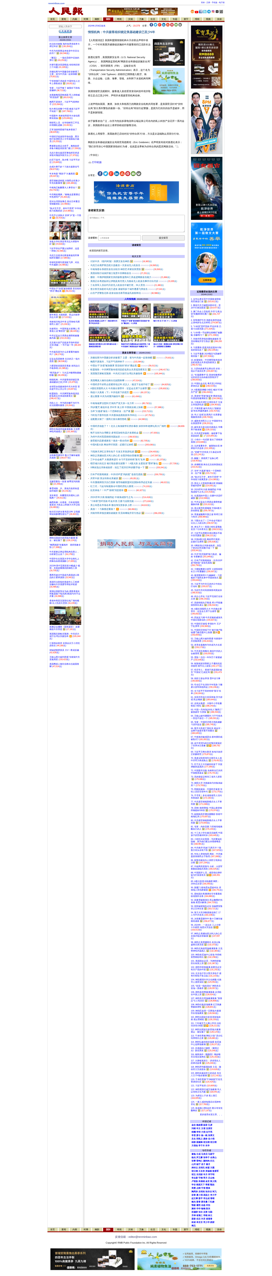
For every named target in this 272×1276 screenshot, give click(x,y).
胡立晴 (213, 1142)
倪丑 (198, 1219)
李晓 (205, 1215)
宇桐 (200, 1178)
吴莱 (205, 1212)
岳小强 (211, 1139)
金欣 (194, 1125)
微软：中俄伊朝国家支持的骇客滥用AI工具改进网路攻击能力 (130, 277)
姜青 (198, 1202)
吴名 (194, 1139)
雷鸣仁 (199, 1161)
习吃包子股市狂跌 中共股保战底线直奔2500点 (122, 415)
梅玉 (194, 1225)
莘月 (205, 1178)
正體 (208, 2)
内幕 (75, 19)
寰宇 (186, 19)
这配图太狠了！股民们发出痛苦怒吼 (119, 419)
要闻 (63, 19)
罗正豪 (199, 1157)
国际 (108, 19)
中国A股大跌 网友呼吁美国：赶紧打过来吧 (123, 444)
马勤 (210, 1212)
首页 (52, 19)
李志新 (195, 1178)
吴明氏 (201, 1167)
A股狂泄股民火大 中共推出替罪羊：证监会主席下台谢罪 (129, 388)
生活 (152, 19)
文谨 (203, 1128)
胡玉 (194, 1174)
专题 (175, 19)
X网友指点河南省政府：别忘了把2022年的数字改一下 (128, 467)
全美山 (213, 1157)
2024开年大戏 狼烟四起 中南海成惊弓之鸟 (121, 497)
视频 (208, 19)
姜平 (200, 1198)
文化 (164, 19)
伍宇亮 (209, 1132)
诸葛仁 (199, 1215)
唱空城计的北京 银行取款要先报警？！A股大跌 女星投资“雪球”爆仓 (134, 463)
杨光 (194, 1157)
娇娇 (212, 1222)
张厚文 (211, 1135)
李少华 (206, 1222)
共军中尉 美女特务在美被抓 (114, 478)
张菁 (194, 1161)
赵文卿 (195, 1198)
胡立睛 (195, 1171)
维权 (197, 19)
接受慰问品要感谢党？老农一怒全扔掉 (120, 440)
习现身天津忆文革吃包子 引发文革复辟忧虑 (124, 451)
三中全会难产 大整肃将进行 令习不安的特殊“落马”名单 (128, 459)
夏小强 (199, 1195)
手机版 (214, 2)
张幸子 (206, 1157)
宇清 (203, 1188)
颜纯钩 (206, 1161)
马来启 (204, 1154)
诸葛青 (209, 1219)
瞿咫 (198, 1205)
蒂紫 (207, 1184)
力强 (203, 1132)
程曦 (194, 1132)
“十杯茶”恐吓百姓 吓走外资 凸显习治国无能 (122, 501)
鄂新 (194, 1205)
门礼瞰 (211, 1202)
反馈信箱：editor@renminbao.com (136, 1236)
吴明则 (201, 1191)
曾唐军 (215, 1171)
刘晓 (194, 1128)
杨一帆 (204, 1135)
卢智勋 (195, 1181)
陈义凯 (213, 1181)
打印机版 (96, 162)
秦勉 (194, 1154)
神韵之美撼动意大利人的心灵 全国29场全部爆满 (125, 455)
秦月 (208, 1164)
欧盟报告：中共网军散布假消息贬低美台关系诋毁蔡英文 (129, 369)
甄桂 (212, 1184)
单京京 (199, 1222)
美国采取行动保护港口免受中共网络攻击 (120, 273)
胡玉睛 (206, 1142)
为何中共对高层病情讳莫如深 (114, 436)
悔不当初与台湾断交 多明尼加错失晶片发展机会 (125, 433)
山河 (194, 1164)
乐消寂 (199, 1174)
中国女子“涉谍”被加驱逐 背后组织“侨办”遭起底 (124, 365)
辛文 (198, 1128)
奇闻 (119, 19)
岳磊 (203, 1205)
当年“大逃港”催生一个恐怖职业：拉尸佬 (121, 411)
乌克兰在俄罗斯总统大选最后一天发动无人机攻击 (124, 265)
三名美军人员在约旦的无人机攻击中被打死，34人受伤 (127, 285)
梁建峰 (199, 1142)
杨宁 (198, 1164)
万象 (141, 19)
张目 (200, 1212)
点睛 (198, 1188)
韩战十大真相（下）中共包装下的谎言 (120, 392)
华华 (198, 1208)
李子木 (201, 1145)
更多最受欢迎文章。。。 (211, 1114)
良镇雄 (201, 1181)
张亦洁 (208, 1191)
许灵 (203, 1219)
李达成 (206, 1198)
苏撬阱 (195, 1212)
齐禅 (194, 1215)
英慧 (194, 1188)
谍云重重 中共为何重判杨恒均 (116, 396)
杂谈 (219, 19)
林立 (210, 1215)
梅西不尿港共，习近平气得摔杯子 (117, 361)
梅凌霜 (199, 1125)
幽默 (97, 19)
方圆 (212, 1167)
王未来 (201, 1171)
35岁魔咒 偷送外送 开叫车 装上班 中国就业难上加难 (127, 407)
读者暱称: (93, 238)
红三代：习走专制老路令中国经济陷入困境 (121, 486)
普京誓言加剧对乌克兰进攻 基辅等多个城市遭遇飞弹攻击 (127, 289)
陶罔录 (195, 1191)
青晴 (212, 1198)
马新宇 (211, 1154)
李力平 (213, 1195)
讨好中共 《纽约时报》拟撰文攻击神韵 (121, 261)
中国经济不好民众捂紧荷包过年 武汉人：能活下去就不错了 (130, 384)
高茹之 (206, 1195)
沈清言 (209, 1128)
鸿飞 (214, 1191)
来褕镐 (208, 1171)
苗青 (194, 1195)
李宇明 (211, 1174)
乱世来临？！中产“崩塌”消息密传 (118, 490)
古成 (198, 1154)
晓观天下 (200, 1184)
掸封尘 (195, 1167)
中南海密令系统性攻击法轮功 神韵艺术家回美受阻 (126, 269)
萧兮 (198, 1135)
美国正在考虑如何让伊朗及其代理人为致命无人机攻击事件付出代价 (133, 281)
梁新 (194, 1219)
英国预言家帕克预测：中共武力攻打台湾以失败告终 (127, 373)
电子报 (222, 2)
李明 (198, 1132)
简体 (203, 2)
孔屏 (210, 1125)
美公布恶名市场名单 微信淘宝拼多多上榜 (120, 505)
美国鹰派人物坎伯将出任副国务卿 (116, 380)
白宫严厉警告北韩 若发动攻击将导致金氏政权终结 (125, 293)
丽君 (205, 1125)
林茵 (207, 1167)
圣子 (203, 1164)
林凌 (194, 1222)
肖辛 (207, 1145)
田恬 (208, 1205)
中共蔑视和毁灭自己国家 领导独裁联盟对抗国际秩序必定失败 (130, 482)
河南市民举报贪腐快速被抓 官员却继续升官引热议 (127, 513)
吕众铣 (211, 1178)
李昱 (194, 1135)
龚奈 (205, 1139)
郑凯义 (199, 1139)
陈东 (208, 1208)
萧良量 (204, 1202)
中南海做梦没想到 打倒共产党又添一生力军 (121, 403)
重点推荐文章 (65, 37)
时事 (86, 19)
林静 (194, 1142)
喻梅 (203, 1208)
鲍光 (194, 1202)
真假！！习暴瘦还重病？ (114, 509)
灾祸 (130, 19)
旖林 (194, 1208)
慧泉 (208, 1188)
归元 (212, 1161)
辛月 (205, 1174)
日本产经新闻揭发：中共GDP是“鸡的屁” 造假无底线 (127, 474)
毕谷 (194, 1184)
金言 (207, 1181)
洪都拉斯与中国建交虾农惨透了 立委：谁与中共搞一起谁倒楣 (132, 357)
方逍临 (195, 1145)
